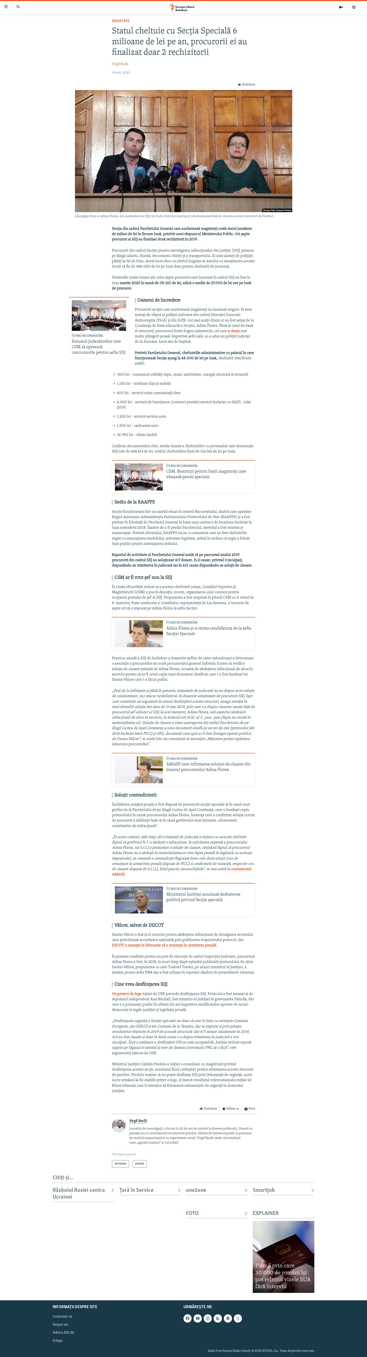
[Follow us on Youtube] (197, 1319)
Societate (120, 21)
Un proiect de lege (126, 994)
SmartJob (264, 1190)
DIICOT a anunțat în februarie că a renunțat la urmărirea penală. (164, 945)
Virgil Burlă (120, 64)
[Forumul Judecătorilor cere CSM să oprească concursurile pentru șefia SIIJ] (99, 315)
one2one (196, 1190)
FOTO (192, 1213)
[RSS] (218, 1319)
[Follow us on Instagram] (208, 1319)
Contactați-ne (62, 1317)
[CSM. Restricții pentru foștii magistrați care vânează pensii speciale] (139, 477)
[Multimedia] (341, 7)
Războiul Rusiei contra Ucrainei (79, 1194)
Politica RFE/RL (64, 1333)
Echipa (58, 1341)
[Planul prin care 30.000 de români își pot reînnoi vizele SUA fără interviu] (283, 1257)
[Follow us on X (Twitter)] (238, 1319)
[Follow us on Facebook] (188, 1319)
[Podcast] (353, 7)
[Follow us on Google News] (228, 1319)
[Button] (246, 84)
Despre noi (60, 1325)
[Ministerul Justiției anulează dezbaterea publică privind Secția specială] (139, 899)
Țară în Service (136, 1190)
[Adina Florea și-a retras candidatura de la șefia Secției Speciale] (139, 633)
